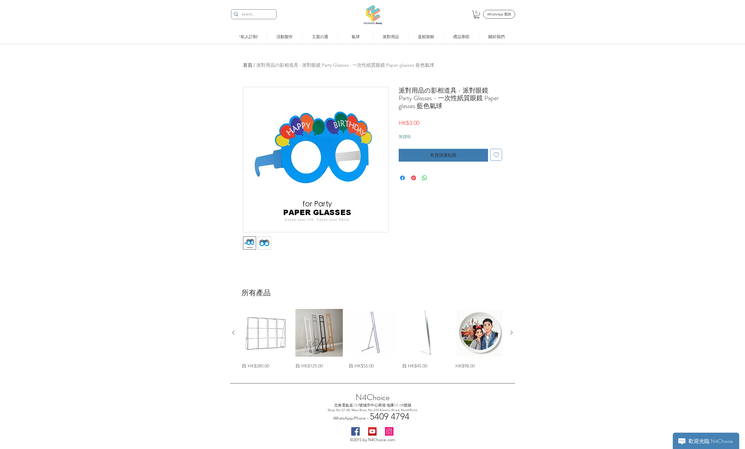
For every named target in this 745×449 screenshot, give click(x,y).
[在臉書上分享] (402, 177)
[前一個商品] (233, 332)
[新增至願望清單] (496, 155)
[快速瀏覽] (266, 333)
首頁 (247, 65)
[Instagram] (389, 431)
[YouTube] (372, 431)
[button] (476, 15)
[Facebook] (355, 431)
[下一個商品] (511, 332)
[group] (372, 339)
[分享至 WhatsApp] (424, 177)
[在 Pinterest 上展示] (413, 177)
